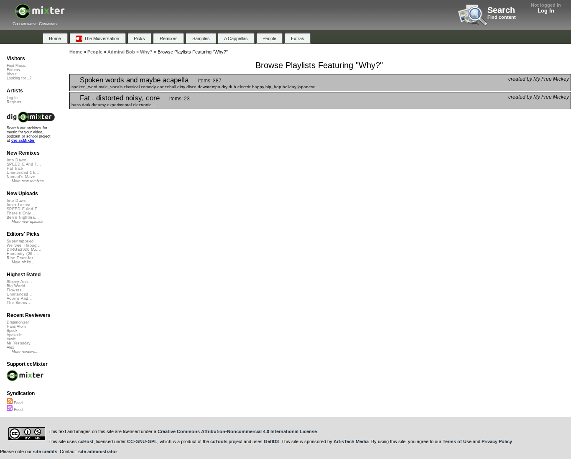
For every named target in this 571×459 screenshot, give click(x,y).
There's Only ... (22, 213)
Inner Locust (19, 205)
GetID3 (271, 441)
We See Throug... (24, 245)
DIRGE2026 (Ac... (24, 249)
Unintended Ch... (23, 173)
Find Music (16, 66)
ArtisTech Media (351, 441)
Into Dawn (16, 160)
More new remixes (28, 181)
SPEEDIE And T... (24, 164)
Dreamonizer (18, 322)
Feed (18, 403)
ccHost (86, 441)
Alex (10, 347)
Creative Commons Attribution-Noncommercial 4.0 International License (237, 431)
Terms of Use (457, 441)
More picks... (23, 262)
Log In (546, 11)
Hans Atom (16, 326)
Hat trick (15, 168)
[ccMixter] (40, 15)
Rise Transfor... (22, 258)
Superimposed (20, 241)
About (12, 74)
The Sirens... (19, 303)
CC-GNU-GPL (142, 441)
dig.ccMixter (23, 140)
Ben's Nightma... (23, 217)
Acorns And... (20, 298)
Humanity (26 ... (22, 254)
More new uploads (27, 221)
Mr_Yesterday (19, 343)
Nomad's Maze (21, 177)
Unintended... (20, 294)
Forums (13, 70)
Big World (16, 286)
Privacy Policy (497, 441)
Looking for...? (19, 78)
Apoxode (14, 335)
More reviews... (25, 351)
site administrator (97, 451)
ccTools (218, 441)
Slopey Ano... (19, 282)
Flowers (14, 290)
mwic (11, 339)
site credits (45, 451)
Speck (12, 331)
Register (14, 102)
